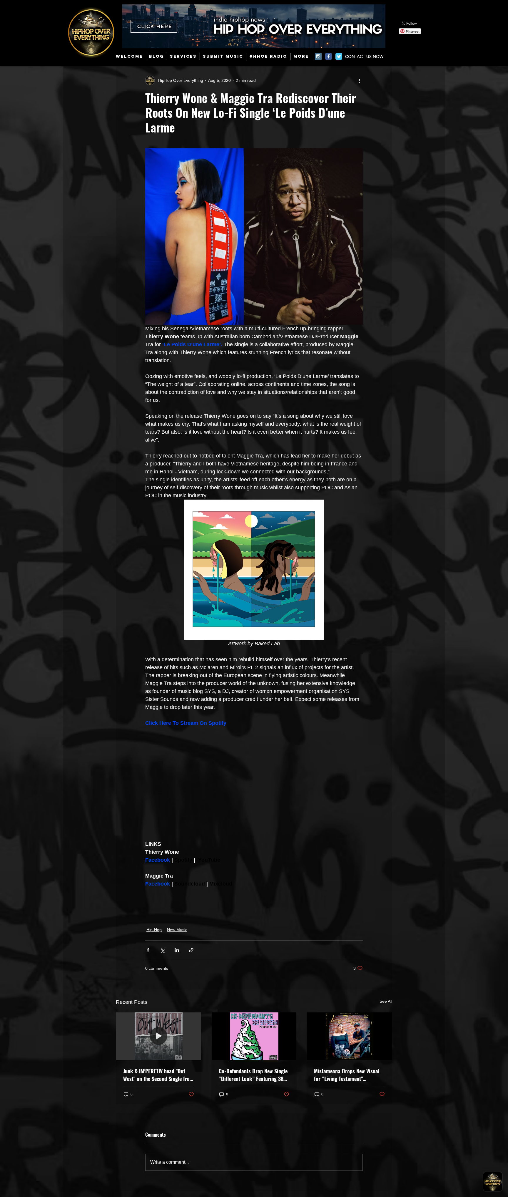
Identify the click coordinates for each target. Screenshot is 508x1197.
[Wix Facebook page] (328, 56)
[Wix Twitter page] (338, 56)
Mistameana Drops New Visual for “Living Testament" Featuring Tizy (347, 1074)
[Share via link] (191, 950)
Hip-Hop (154, 929)
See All (386, 1001)
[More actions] (359, 80)
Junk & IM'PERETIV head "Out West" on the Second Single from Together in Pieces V (158, 1074)
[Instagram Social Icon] (318, 56)
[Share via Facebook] (148, 950)
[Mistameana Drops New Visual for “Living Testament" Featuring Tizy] (349, 1036)
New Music (177, 929)
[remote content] (254, 783)
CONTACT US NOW (364, 56)
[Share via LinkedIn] (177, 950)
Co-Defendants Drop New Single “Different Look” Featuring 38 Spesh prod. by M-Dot (253, 1074)
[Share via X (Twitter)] (162, 950)
